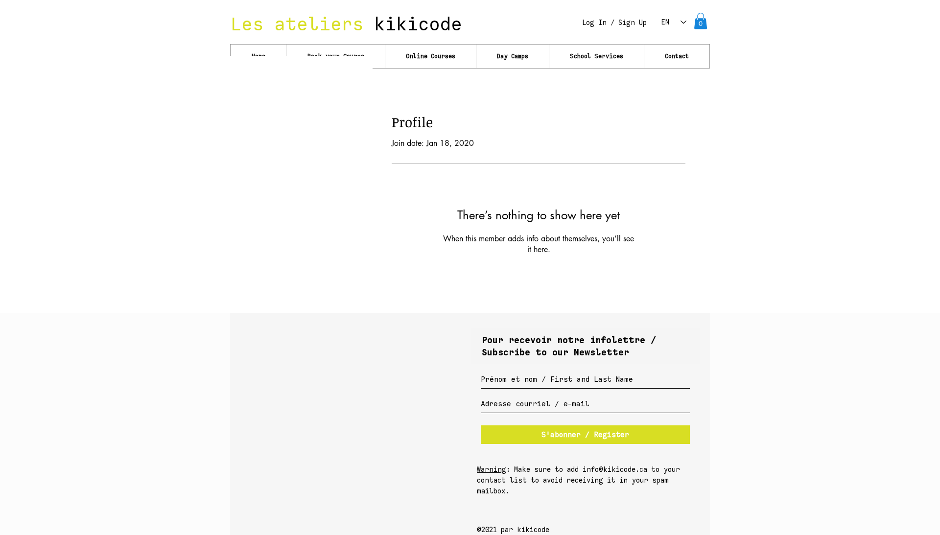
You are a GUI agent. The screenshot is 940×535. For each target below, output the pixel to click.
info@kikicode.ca (615, 469)
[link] (700, 21)
